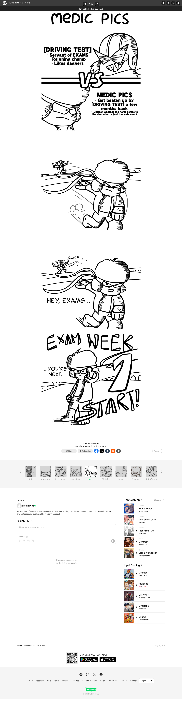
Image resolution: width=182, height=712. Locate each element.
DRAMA (157, 500)
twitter (94, 674)
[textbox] (66, 529)
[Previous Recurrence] (20, 471)
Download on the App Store (108, 659)
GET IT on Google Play (89, 659)
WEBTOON (4, 3)
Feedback (40, 681)
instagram (87, 674)
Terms (56, 681)
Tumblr (107, 451)
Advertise (75, 681)
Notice (19, 646)
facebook (81, 674)
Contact (133, 681)
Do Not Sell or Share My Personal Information (100, 681)
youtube (101, 674)
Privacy (65, 681)
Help (49, 681)
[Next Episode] (97, 4)
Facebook (168, 3)
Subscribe (163, 3)
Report (157, 451)
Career (124, 681)
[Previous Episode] (85, 4)
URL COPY (178, 3)
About (30, 681)
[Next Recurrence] (161, 471)
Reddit (113, 451)
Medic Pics (15, 2)
